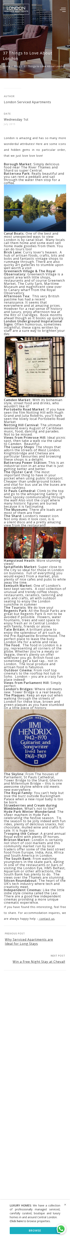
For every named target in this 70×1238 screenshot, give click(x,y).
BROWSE (35, 1230)
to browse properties (30, 1221)
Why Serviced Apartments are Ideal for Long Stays (29, 941)
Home (6, 66)
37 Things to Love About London (44, 66)
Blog (17, 66)
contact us (46, 919)
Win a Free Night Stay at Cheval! (39, 961)
